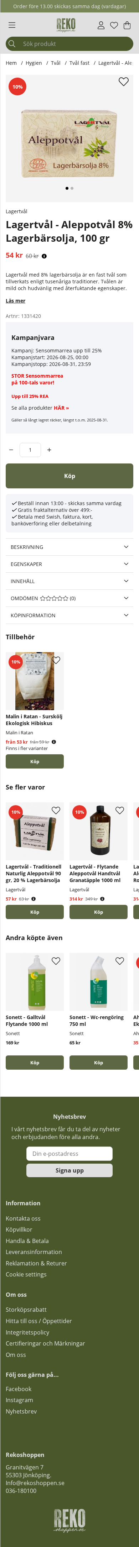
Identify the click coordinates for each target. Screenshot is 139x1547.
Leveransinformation (34, 1252)
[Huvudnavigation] (12, 25)
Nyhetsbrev (21, 1411)
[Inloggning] (101, 25)
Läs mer (15, 300)
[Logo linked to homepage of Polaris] (66, 25)
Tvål (56, 62)
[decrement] (11, 450)
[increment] (49, 450)
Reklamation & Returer (36, 1263)
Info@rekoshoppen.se (35, 1483)
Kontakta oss (23, 1218)
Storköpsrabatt (26, 1309)
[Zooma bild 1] (69, 138)
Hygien (34, 62)
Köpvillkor (19, 1229)
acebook (20, 1389)
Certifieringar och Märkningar (45, 1343)
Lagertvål (16, 211)
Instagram (19, 1400)
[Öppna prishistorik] (44, 256)
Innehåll (23, 581)
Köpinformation (33, 615)
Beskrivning (27, 547)
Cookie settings (26, 1274)
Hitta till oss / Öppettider (39, 1321)
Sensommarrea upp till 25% (69, 350)
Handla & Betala (27, 1241)
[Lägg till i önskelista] (124, 81)
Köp (34, 761)
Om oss (16, 1355)
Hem (11, 62)
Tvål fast (79, 62)
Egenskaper (26, 564)
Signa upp (70, 1170)
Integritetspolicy (27, 1332)
